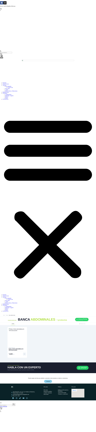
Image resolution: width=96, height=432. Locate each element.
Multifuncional (6, 92)
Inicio (4, 315)
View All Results (3, 406)
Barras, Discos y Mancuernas (11, 91)
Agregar (24, 354)
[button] (48, 197)
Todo (13, 323)
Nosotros (4, 82)
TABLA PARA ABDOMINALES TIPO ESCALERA (16, 349)
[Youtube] (23, 398)
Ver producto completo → (17, 357)
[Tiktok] (20, 398)
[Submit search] (13, 404)
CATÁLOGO (5, 99)
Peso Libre (7, 88)
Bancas (6, 96)
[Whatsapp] (27, 398)
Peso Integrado (8, 86)
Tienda (7, 315)
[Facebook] (1, 2)
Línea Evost (10, 87)
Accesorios (5, 93)
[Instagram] (5, 2)
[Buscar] (1, 54)
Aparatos (4, 85)
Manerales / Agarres (9, 95)
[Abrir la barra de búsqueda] (0, 51)
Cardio (6, 89)
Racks (6, 98)
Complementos (8, 94)
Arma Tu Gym (6, 84)
